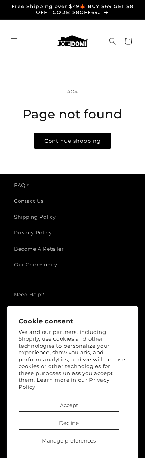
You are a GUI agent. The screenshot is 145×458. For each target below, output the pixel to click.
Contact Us (29, 201)
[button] (14, 41)
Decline (69, 423)
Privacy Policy (33, 233)
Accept (69, 405)
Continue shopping (72, 140)
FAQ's (22, 185)
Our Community (35, 265)
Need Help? (29, 294)
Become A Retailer (39, 249)
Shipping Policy (35, 217)
